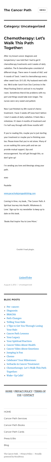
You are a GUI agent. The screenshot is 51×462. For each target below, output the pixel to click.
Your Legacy (13, 337)
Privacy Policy (26, 454)
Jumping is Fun (15, 352)
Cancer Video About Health (21, 345)
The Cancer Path (17, 10)
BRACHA (11, 314)
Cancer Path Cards (14, 432)
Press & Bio (10, 438)
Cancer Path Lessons (18, 333)
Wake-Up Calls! (15, 375)
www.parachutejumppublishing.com (20, 193)
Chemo (10, 356)
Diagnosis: (12, 310)
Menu (43, 10)
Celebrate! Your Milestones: (22, 360)
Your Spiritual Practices (19, 341)
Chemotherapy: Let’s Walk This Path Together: (24, 43)
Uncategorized (25, 285)
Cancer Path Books (14, 425)
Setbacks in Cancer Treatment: (23, 364)
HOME (7, 411)
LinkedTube (25, 277)
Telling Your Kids (16, 322)
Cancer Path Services (15, 418)
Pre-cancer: (13, 306)
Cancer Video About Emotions (23, 348)
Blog (6, 445)
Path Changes (14, 318)
